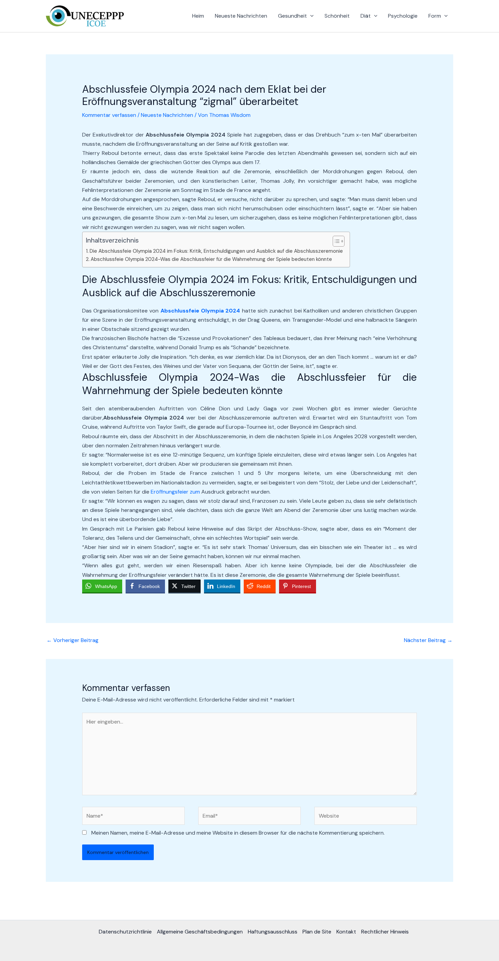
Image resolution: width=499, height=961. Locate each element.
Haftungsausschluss (272, 931)
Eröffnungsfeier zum (175, 491)
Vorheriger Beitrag (72, 640)
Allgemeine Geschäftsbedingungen (200, 931)
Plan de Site (316, 931)
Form (434, 15)
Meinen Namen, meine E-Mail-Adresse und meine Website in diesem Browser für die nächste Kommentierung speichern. (238, 832)
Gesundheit (292, 15)
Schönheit (337, 15)
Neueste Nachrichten (241, 15)
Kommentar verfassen (109, 115)
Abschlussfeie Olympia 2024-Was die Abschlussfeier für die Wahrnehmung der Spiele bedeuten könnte (211, 259)
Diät (366, 15)
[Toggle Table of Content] (335, 241)
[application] (310, 16)
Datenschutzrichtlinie (125, 931)
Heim (198, 15)
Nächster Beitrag (428, 640)
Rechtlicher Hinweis (385, 931)
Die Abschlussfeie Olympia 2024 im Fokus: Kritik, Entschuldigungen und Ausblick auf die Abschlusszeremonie (216, 251)
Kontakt (346, 931)
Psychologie (403, 15)
